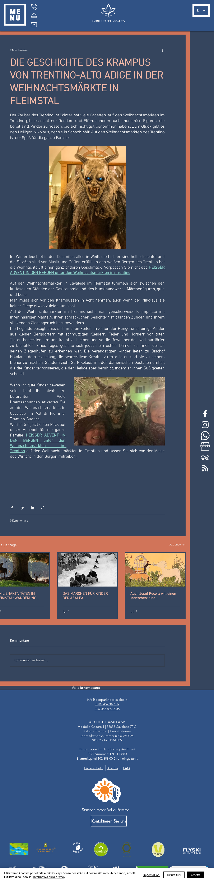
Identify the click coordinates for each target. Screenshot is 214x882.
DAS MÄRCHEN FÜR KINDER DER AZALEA (85, 596)
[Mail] (34, 24)
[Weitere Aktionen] (162, 50)
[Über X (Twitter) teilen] (22, 508)
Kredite (112, 768)
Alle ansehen (177, 545)
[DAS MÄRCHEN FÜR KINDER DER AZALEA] (87, 570)
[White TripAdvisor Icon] (205, 457)
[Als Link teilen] (43, 508)
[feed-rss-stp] (205, 468)
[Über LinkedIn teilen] (32, 508)
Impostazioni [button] (151, 875)
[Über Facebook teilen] (12, 508)
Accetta (195, 875)
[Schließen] (208, 875)
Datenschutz (93, 768)
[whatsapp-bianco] (205, 435)
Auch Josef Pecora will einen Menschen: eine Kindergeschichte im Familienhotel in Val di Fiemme (154, 596)
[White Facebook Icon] (205, 413)
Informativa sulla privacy (49, 877)
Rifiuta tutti (174, 875)
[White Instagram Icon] (205, 424)
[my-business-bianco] (205, 446)
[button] (15, 15)
